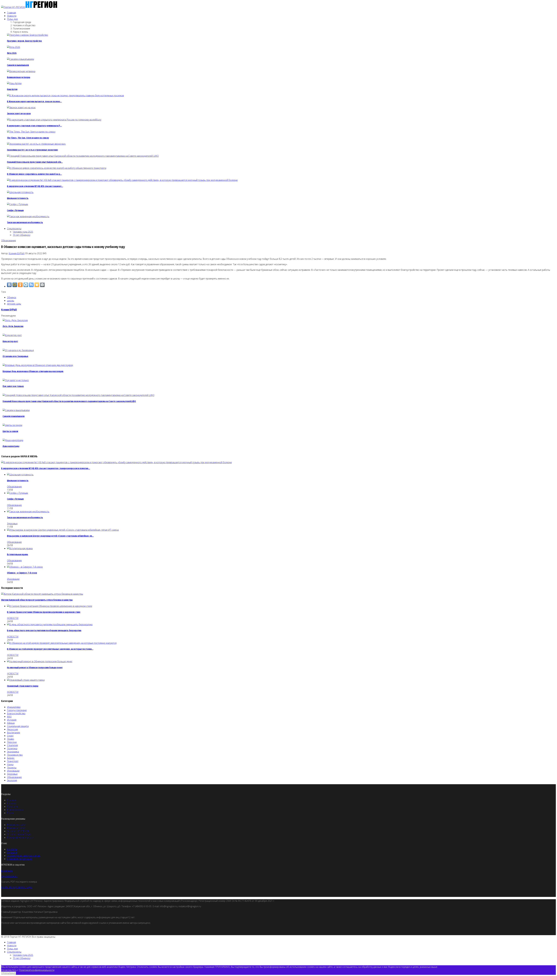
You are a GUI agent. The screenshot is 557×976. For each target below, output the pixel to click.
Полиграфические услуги (20, 837)
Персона (12, 742)
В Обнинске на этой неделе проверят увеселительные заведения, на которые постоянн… (50, 649)
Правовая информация (19, 858)
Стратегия (12, 745)
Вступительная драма (17, 554)
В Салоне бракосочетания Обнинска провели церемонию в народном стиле (43, 612)
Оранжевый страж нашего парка (22, 686)
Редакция (12, 852)
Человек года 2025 (23, 231)
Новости (11, 15)
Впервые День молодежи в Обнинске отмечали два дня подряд (33, 371)
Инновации (13, 579)
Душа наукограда (11, 446)
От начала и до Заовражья (15, 356)
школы (10, 300)
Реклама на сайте (16, 824)
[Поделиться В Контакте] (9, 284)
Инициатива (13, 707)
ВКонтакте (7, 870)
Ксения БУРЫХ (17, 253)
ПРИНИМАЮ (8, 973)
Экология (12, 780)
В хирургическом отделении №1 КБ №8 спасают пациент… (35, 186)
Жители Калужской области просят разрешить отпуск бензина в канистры (37, 600)
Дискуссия (12, 729)
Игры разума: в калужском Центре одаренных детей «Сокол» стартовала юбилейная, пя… (50, 535)
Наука (10, 764)
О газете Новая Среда (19, 834)
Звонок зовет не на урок (19, 113)
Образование (8, 240)
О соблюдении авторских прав (23, 855)
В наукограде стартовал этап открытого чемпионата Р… (34, 125)
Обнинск (11, 297)
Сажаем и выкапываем (18, 65)
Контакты (12, 849)
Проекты (11, 767)
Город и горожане (17, 710)
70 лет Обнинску (21, 235)
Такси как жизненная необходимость (25, 222)
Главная (11, 12)
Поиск (10, 812)
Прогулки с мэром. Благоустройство (24, 41)
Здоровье (12, 523)
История (11, 719)
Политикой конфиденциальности (36, 970)
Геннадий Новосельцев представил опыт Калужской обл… (35, 162)
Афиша (11, 723)
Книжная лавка (15, 809)
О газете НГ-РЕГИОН (18, 831)
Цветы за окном (10, 431)
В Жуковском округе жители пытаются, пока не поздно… (34, 101)
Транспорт (12, 761)
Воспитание (13, 732)
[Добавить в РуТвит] (31, 284)
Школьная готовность (17, 198)
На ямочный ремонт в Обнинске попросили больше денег (35, 667)
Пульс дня (12, 19)
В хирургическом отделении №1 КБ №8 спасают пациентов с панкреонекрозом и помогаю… (45, 468)
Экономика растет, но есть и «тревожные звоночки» (32, 149)
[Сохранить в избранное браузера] (37, 284)
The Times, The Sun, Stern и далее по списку (28, 137)
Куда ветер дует (10, 341)
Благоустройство (16, 713)
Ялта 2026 (12, 53)
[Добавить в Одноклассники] (20, 284)
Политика (12, 748)
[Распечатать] (42, 284)
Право (10, 738)
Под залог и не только (13, 386)
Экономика (13, 751)
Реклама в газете (16, 828)
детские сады (14, 303)
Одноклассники (9, 876)
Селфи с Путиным (15, 210)
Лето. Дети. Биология (13, 326)
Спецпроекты (14, 228)
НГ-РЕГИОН (7, 887)
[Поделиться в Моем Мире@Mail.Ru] (14, 284)
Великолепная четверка (18, 77)
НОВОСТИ (12, 618)
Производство (15, 754)
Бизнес (11, 758)
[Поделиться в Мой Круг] (25, 284)
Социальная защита (18, 726)
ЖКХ (9, 716)
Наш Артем (12, 89)
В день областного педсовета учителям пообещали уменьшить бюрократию (44, 630)
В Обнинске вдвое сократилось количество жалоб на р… (34, 174)
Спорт (10, 735)
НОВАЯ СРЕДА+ (23, 887)
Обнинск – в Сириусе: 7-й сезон (22, 572)
